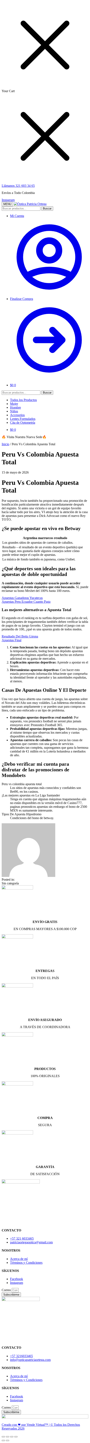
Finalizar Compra (21, 299)
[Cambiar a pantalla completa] (11, 1436)
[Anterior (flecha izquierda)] (3, 1440)
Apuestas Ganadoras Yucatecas (22, 598)
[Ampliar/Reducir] (16, 1436)
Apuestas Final (11, 640)
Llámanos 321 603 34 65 (18, 185)
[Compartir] (7, 1436)
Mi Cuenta (17, 216)
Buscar (47, 208)
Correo (7, 1290)
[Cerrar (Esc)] (3, 1436)
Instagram (8, 200)
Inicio (5, 444)
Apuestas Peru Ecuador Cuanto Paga (26, 601)
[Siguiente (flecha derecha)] (7, 1440)
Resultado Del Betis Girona (20, 636)
